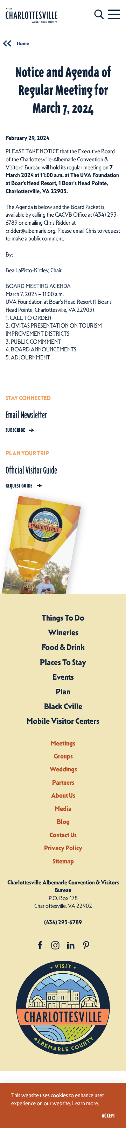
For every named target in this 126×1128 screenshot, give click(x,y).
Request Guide (19, 486)
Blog (63, 822)
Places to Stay (63, 662)
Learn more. (85, 1103)
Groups (63, 756)
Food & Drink (63, 647)
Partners (63, 782)
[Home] (31, 15)
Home (23, 43)
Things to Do (63, 618)
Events (63, 677)
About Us (63, 795)
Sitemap (63, 861)
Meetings (63, 743)
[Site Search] (99, 14)
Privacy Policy (63, 848)
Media (63, 809)
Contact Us (63, 835)
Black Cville (63, 706)
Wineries (63, 632)
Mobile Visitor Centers (63, 721)
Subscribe (15, 430)
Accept (108, 1116)
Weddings (63, 769)
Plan (63, 691)
